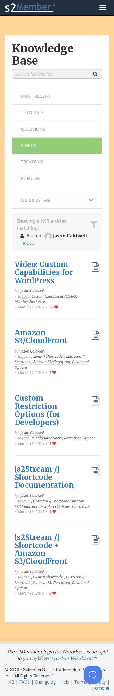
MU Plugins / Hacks (46, 438)
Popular (30, 178)
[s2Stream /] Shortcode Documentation (44, 477)
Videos (28, 145)
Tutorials (32, 112)
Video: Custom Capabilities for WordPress (44, 272)
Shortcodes (80, 506)
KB (11, 682)
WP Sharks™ (83, 658)
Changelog (45, 682)
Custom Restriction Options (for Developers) (37, 410)
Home (98, 688)
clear (31, 243)
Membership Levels (30, 301)
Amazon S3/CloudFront (41, 336)
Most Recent (35, 96)
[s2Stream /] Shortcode (50, 501)
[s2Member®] (30, 7)
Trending (32, 162)
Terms (80, 682)
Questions (33, 129)
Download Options (54, 506)
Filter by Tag (35, 200)
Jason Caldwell (32, 291)
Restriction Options (79, 438)
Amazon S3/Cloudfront (51, 361)
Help (64, 682)
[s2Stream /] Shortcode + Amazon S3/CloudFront (41, 549)
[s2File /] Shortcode (47, 356)
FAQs (24, 682)
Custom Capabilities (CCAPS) (54, 296)
